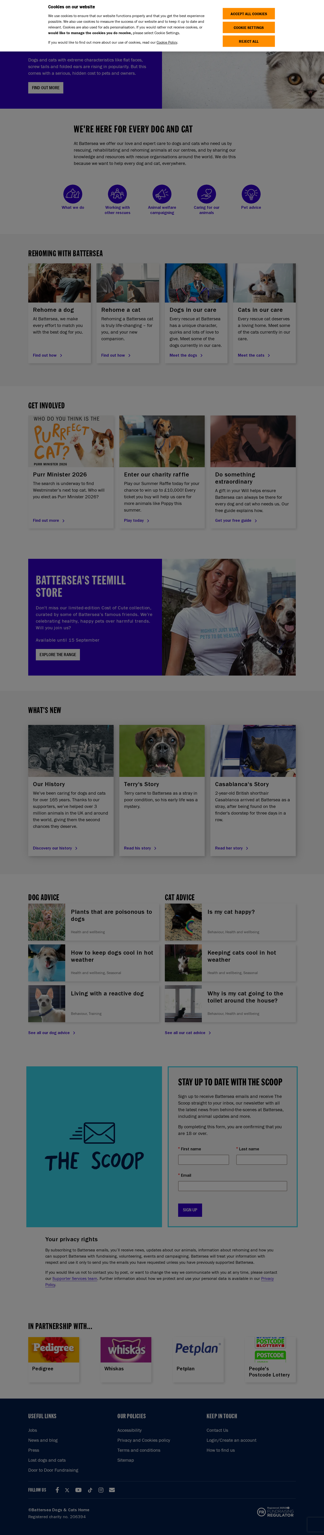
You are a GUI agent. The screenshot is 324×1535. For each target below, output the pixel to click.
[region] (162, 25)
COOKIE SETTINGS (249, 27)
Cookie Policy (167, 42)
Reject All (249, 41)
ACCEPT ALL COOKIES (249, 14)
